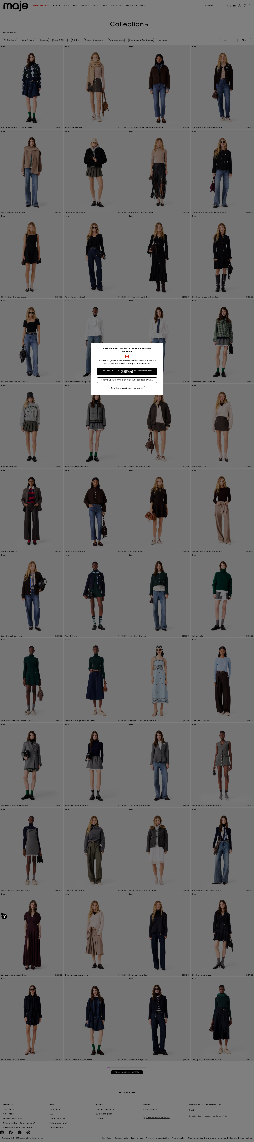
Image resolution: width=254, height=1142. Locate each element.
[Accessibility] (4, 916)
